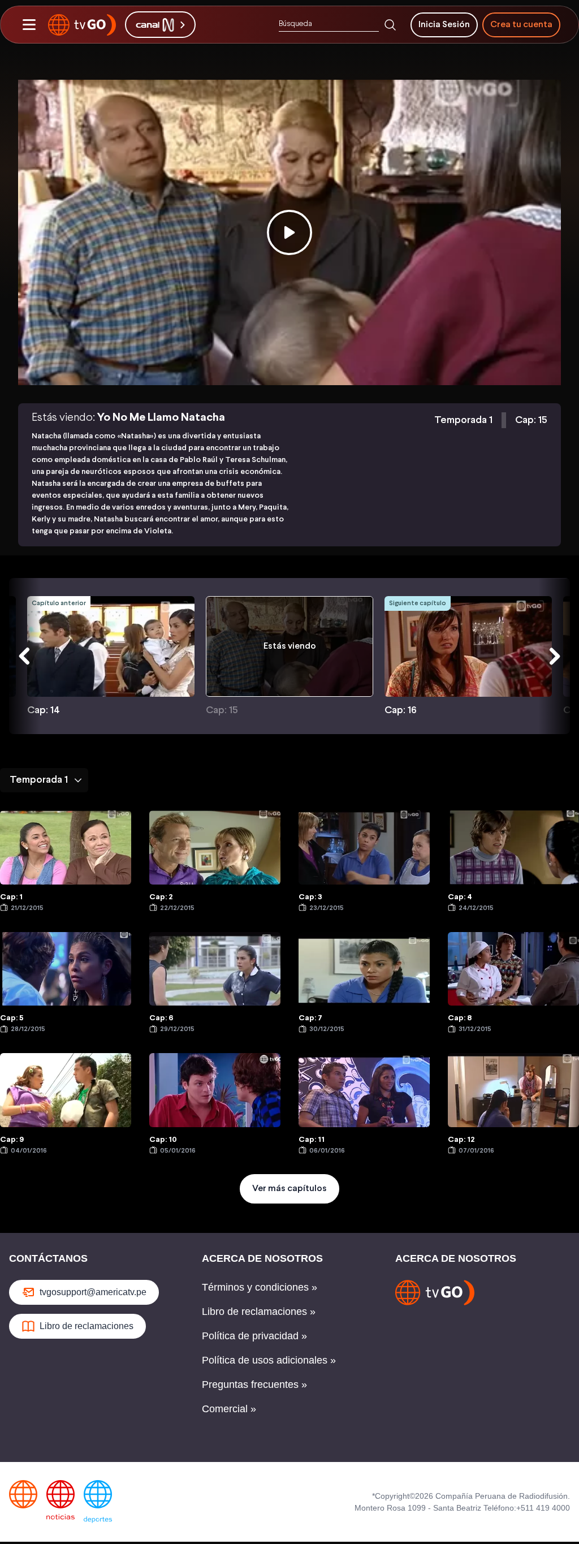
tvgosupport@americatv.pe (93, 1292)
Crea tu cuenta (521, 24)
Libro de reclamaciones (86, 1326)
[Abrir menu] (29, 25)
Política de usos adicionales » (269, 1360)
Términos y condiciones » (259, 1287)
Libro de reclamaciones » (259, 1311)
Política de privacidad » (254, 1336)
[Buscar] (390, 25)
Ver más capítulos (289, 1188)
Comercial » (229, 1408)
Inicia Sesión (444, 24)
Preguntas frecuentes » (254, 1384)
